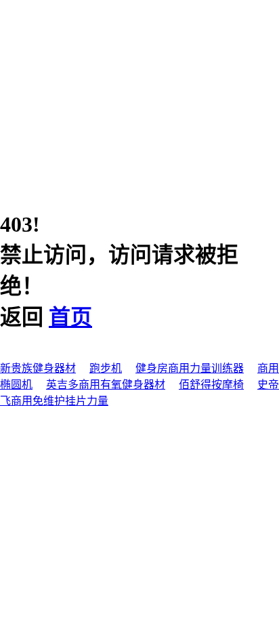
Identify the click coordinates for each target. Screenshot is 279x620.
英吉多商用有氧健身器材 (105, 384)
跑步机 (105, 368)
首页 (70, 317)
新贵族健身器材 (38, 368)
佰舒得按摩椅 (211, 384)
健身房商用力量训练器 (189, 368)
